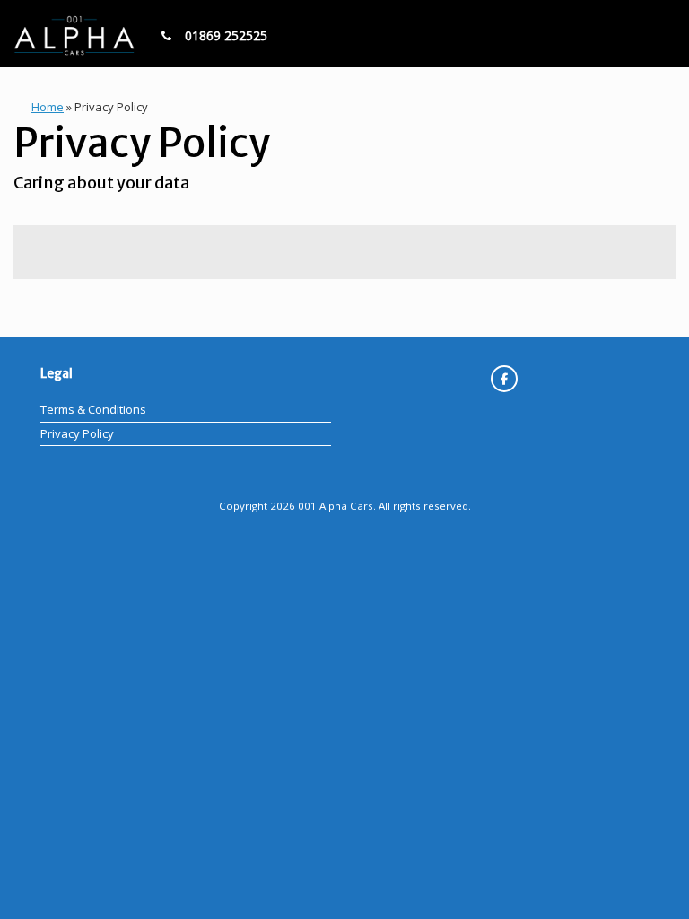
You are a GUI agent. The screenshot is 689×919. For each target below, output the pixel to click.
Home (47, 107)
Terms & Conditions (93, 409)
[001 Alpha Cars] (74, 33)
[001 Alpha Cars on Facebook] (504, 378)
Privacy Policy (77, 433)
